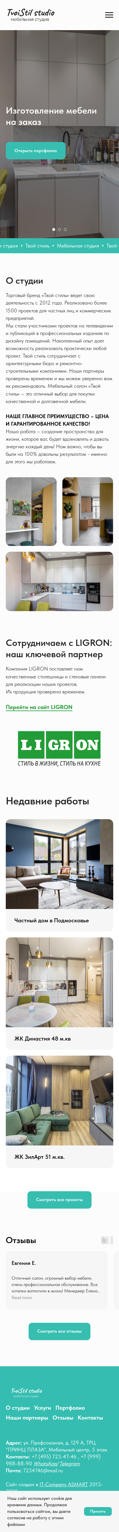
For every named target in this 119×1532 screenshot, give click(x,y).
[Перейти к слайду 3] (65, 1243)
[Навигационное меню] (109, 15)
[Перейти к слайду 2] (59, 1243)
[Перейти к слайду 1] (53, 1243)
